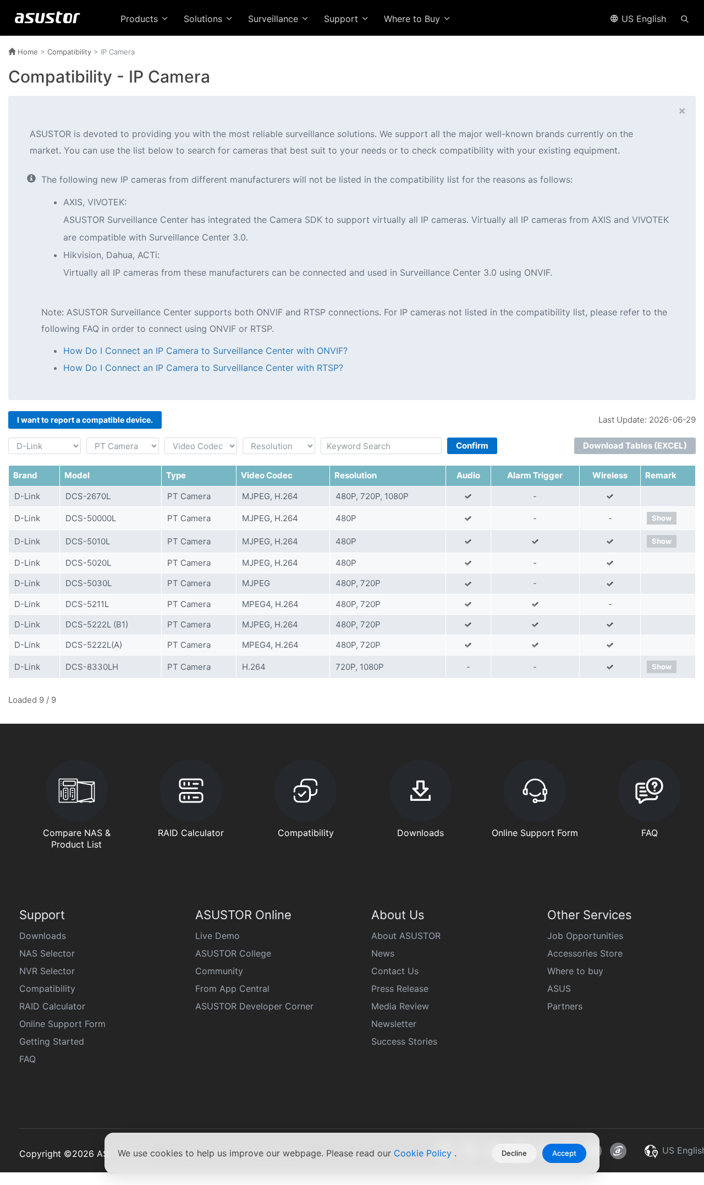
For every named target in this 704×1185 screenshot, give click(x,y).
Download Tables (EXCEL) (635, 445)
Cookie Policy (424, 1153)
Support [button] (342, 18)
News (382, 953)
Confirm (472, 445)
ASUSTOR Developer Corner (254, 1006)
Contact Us (395, 970)
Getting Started (51, 1041)
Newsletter (393, 1023)
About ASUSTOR (406, 935)
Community (219, 970)
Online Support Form (62, 1023)
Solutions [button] (204, 18)
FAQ (27, 1058)
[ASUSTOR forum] (618, 1151)
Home (26, 51)
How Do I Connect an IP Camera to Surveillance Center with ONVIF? (205, 350)
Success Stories (404, 1041)
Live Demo (217, 935)
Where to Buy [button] (413, 18)
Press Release (399, 988)
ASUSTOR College (233, 953)
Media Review (400, 1006)
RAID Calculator (52, 1006)
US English (642, 18)
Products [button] (140, 18)
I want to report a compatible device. (85, 419)
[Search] (684, 18)
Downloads (42, 935)
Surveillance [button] (274, 18)
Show (662, 518)
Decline (514, 1153)
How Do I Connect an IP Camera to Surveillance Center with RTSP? (203, 367)
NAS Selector (47, 953)
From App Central (232, 988)
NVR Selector (47, 970)
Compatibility (69, 51)
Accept (564, 1153)
